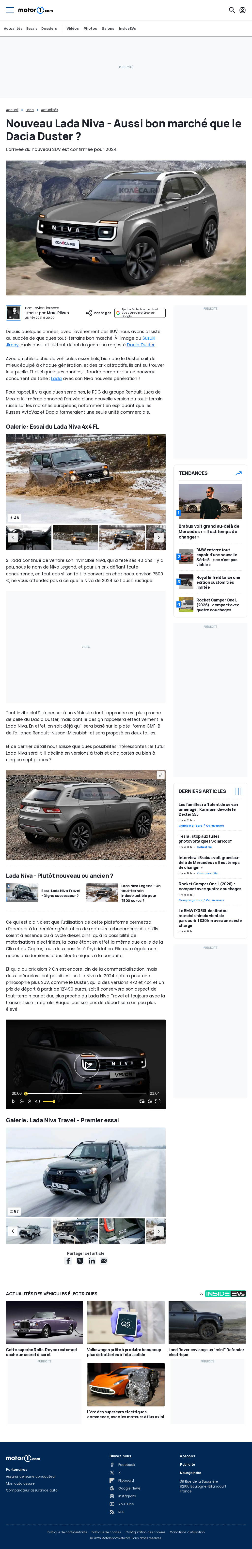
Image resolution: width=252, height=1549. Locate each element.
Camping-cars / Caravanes (201, 826)
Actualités (13, 28)
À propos (187, 1456)
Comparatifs (207, 873)
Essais (31, 28)
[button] (13, 537)
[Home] (35, 10)
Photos (90, 28)
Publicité (187, 1464)
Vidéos (73, 28)
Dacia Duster (141, 345)
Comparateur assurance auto (32, 1490)
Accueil (12, 110)
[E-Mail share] (104, 1261)
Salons (108, 28)
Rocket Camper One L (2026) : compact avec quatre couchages (210, 886)
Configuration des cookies (145, 1532)
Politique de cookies (106, 1532)
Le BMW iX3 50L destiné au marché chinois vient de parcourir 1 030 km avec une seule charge (210, 918)
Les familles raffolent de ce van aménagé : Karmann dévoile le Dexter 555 (208, 809)
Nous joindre (190, 1472)
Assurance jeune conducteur (31, 1476)
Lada (30, 110)
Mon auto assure (20, 1483)
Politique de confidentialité (67, 1532)
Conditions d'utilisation (187, 1532)
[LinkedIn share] (92, 1261)
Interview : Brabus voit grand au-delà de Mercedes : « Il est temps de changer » (209, 862)
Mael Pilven (58, 312)
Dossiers (49, 28)
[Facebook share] (68, 1261)
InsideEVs (127, 28)
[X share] (80, 1261)
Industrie (204, 847)
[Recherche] (232, 10)
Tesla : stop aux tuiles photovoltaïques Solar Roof (205, 838)
